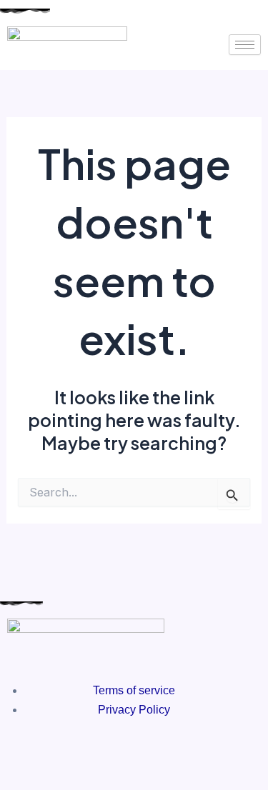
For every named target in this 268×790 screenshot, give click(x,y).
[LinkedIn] (153, 747)
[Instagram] (134, 747)
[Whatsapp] (173, 747)
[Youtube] (95, 747)
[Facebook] (115, 747)
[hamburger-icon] (245, 44)
